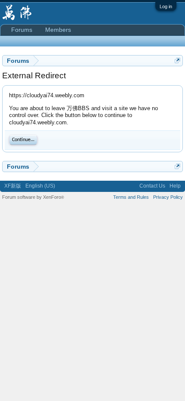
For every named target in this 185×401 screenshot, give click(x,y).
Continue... (23, 139)
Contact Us (152, 186)
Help (175, 186)
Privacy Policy (168, 197)
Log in (166, 6)
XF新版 (12, 186)
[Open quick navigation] (177, 60)
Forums (21, 29)
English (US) (40, 186)
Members (58, 29)
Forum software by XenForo (33, 197)
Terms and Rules (131, 197)
